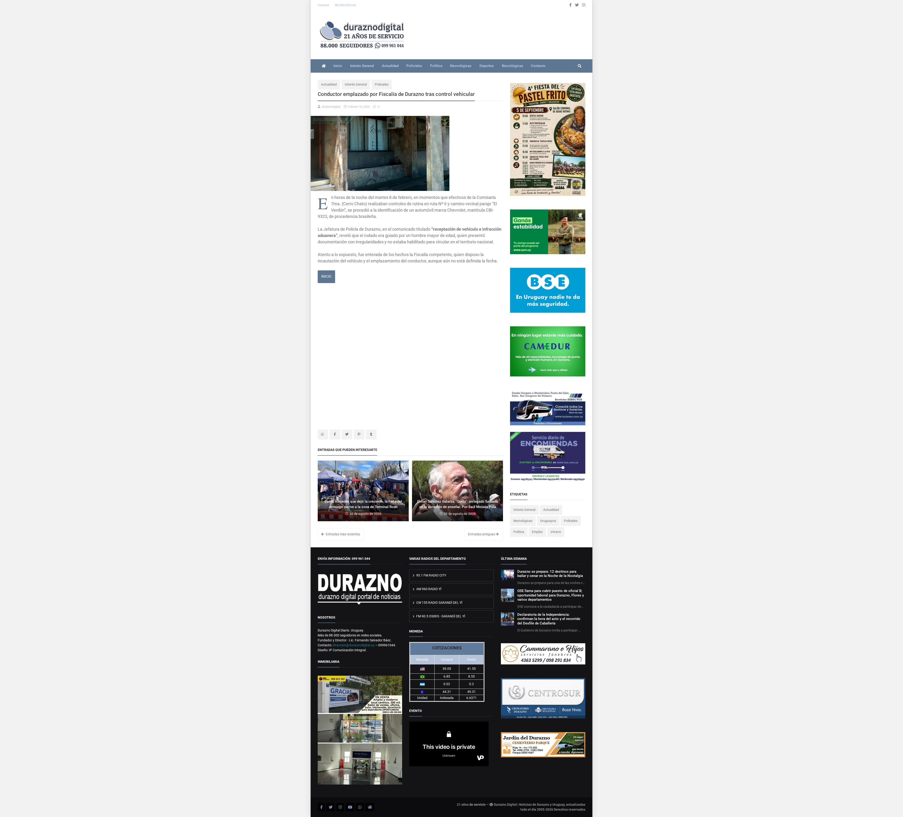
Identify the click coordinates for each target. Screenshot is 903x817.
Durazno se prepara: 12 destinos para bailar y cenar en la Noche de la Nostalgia (550, 573)
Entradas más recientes (342, 534)
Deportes (486, 66)
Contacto (324, 5)
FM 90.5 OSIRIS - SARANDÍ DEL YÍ (440, 616)
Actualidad (390, 66)
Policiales (414, 66)
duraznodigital (331, 106)
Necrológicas (460, 66)
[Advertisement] (410, 324)
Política (436, 66)
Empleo (537, 532)
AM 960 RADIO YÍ (428, 589)
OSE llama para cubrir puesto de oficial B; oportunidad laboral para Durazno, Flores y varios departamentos (550, 595)
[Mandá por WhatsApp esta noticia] (323, 434)
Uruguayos (548, 521)
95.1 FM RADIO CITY (431, 575)
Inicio (337, 66)
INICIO (326, 276)
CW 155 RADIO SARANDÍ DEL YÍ (439, 602)
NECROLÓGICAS (345, 5)
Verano (556, 532)
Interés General (362, 66)
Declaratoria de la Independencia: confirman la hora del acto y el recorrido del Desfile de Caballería (548, 618)
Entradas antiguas (482, 534)
